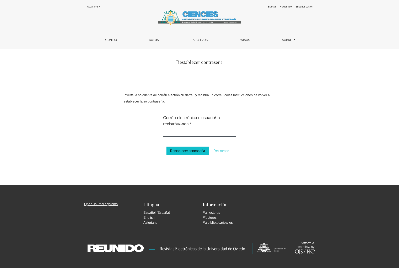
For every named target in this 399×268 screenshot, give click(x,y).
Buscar (272, 6)
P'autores (210, 217)
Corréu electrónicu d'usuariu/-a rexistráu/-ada (191, 120)
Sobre (287, 40)
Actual (154, 40)
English (149, 217)
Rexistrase (286, 6)
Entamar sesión (304, 6)
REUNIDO (110, 40)
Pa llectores (211, 212)
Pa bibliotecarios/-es (218, 222)
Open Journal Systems (101, 204)
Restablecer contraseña (187, 151)
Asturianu (95, 6)
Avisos (245, 40)
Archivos (200, 40)
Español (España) (156, 212)
